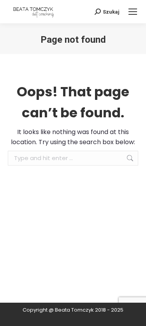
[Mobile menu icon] (132, 11)
